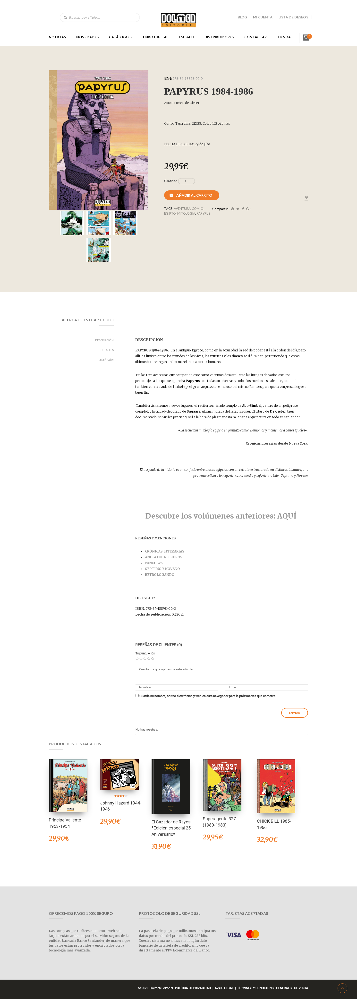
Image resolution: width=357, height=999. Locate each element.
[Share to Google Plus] (248, 209)
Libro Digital (155, 37)
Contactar (255, 37)
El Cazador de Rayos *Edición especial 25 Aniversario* (171, 828)
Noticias (57, 37)
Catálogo (119, 37)
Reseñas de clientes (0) (158, 644)
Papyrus (203, 213)
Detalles (107, 350)
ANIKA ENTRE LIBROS (163, 557)
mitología (186, 213)
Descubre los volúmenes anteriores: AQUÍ (221, 515)
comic (197, 209)
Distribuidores (219, 37)
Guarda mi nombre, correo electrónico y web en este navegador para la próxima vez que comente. (207, 696)
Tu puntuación (145, 653)
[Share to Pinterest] (232, 209)
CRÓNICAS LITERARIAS (164, 551)
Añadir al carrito (194, 195)
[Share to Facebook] (243, 209)
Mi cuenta (263, 17)
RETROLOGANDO (160, 575)
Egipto (170, 213)
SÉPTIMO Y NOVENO (162, 569)
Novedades (87, 37)
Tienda (284, 37)
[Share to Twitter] (237, 209)
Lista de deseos (293, 17)
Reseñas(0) (106, 359)
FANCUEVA (154, 563)
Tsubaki (186, 37)
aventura (182, 209)
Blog (242, 17)
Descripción (104, 340)
